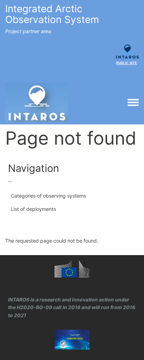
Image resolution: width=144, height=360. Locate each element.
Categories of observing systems (48, 196)
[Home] (36, 102)
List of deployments (33, 209)
